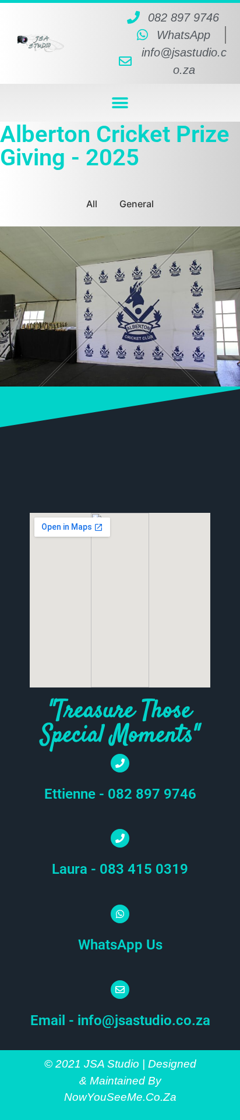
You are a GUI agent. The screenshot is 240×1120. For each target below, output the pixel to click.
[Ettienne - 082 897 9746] (120, 763)
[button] (120, 103)
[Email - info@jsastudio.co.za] (120, 989)
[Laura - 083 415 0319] (120, 838)
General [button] (136, 204)
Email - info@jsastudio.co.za (120, 1020)
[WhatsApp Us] (120, 914)
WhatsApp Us (120, 945)
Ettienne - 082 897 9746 (120, 794)
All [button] (91, 204)
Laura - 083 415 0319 (120, 869)
